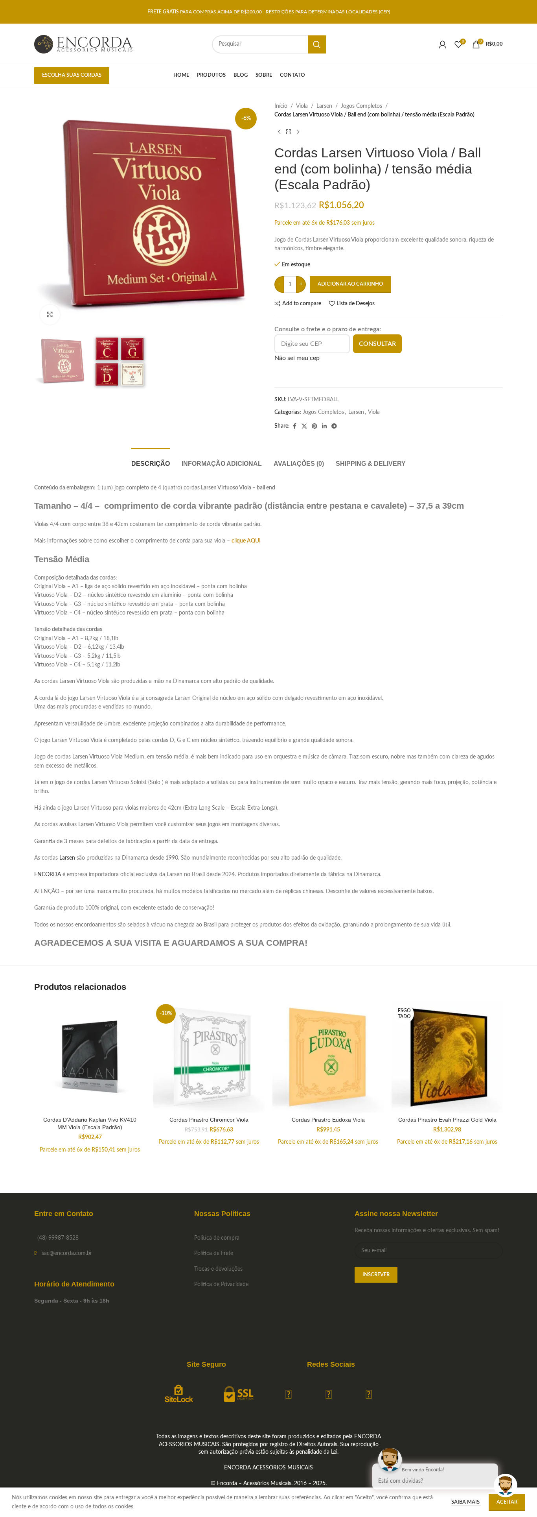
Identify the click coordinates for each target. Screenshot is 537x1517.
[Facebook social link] (294, 426)
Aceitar (507, 1502)
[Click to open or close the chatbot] (505, 1485)
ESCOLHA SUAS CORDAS (71, 75)
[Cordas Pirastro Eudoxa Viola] (328, 1057)
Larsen (324, 106)
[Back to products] (288, 132)
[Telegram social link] (334, 426)
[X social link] (304, 426)
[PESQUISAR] (317, 44)
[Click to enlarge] (50, 315)
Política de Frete (213, 1253)
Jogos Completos (361, 106)
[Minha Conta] (443, 44)
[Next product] (298, 132)
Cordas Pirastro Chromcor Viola (208, 1120)
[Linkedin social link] (324, 426)
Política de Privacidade (221, 1284)
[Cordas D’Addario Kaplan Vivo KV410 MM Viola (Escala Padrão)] (89, 1057)
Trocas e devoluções (218, 1269)
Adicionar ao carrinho (350, 284)
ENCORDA (47, 874)
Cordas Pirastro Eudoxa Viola (328, 1120)
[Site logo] (83, 44)
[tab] (150, 460)
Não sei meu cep (297, 358)
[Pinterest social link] (314, 426)
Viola (302, 106)
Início (280, 106)
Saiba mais (466, 1502)
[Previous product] (279, 132)
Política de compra (216, 1238)
